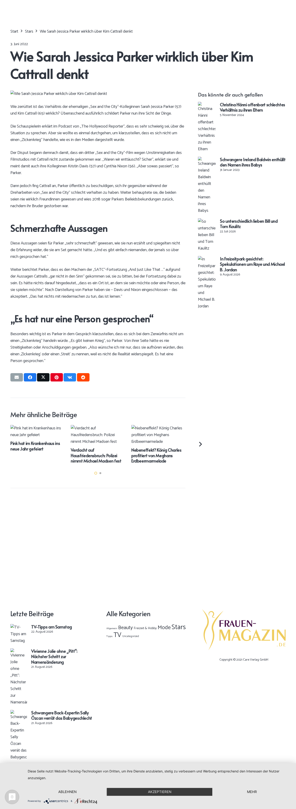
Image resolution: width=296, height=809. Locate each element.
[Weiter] (200, 444)
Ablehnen (67, 792)
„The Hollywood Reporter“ (102, 126)
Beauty (125, 628)
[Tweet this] (43, 377)
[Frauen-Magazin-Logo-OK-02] (244, 629)
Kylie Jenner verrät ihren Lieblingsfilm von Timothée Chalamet (171, 455)
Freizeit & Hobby (145, 628)
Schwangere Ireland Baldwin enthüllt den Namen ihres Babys (252, 162)
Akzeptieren (159, 792)
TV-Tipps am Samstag (51, 627)
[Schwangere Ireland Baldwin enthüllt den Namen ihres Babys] (207, 159)
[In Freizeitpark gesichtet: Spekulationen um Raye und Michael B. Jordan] (207, 259)
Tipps (109, 636)
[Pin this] (56, 377)
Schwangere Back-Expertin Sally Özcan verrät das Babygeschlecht (61, 715)
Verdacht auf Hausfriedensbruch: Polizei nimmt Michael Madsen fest (51, 455)
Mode (164, 627)
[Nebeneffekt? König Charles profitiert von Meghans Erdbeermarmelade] (114, 428)
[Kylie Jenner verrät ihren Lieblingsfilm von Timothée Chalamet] (174, 428)
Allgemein (111, 628)
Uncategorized (130, 636)
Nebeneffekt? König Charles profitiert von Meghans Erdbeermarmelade (112, 455)
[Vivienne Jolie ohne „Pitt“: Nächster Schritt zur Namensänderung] (18, 651)
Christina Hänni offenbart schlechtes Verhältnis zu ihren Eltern (252, 107)
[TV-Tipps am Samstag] (18, 627)
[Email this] (16, 377)
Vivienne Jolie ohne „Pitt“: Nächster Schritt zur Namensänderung (54, 656)
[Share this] (30, 377)
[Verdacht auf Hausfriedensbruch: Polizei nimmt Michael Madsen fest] (53, 428)
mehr (252, 792)
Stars (179, 627)
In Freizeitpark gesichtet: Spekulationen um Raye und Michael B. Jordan (252, 264)
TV (117, 635)
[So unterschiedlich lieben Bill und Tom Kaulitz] (207, 221)
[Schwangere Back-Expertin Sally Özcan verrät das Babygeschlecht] (18, 713)
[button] (95, 473)
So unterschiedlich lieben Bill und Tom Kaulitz (249, 223)
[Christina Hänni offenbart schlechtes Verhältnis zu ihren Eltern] (207, 105)
